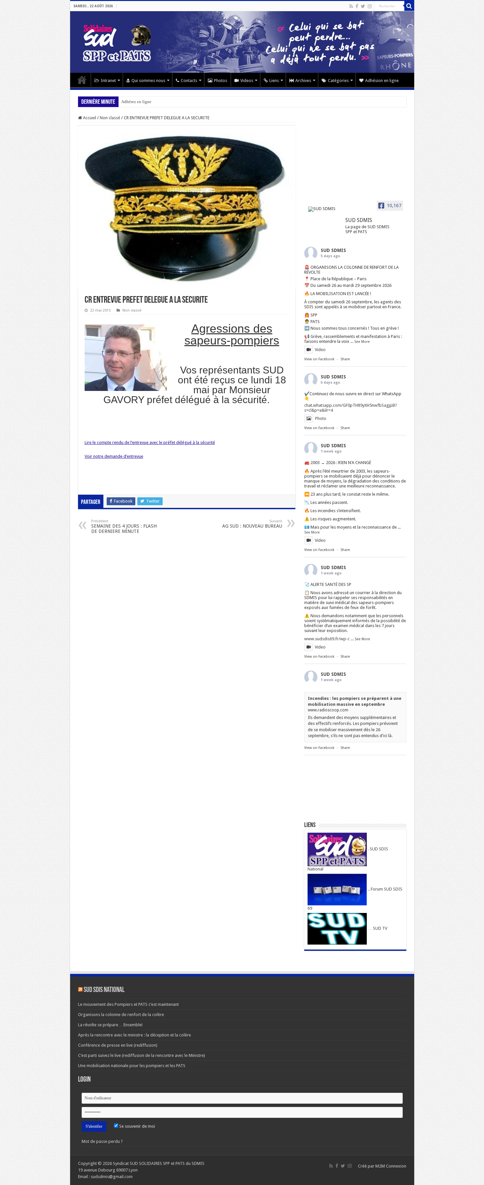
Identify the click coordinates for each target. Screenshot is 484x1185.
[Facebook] (357, 6)
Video (320, 349)
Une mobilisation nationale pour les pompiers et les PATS (131, 1065)
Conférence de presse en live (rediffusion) (117, 1045)
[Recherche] (409, 6)
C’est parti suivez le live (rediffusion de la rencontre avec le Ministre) (141, 1055)
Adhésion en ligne (382, 80)
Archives (303, 80)
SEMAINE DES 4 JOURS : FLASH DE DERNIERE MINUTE (124, 526)
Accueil (82, 80)
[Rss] (351, 6)
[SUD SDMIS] (324, 209)
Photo (320, 418)
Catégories (338, 80)
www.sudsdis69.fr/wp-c (327, 638)
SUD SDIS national (104, 990)
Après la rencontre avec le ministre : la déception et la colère (134, 1035)
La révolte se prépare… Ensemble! (110, 1024)
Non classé (110, 117)
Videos (246, 80)
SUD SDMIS (333, 250)
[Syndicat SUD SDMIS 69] (242, 42)
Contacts (189, 80)
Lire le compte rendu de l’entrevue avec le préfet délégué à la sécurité (150, 442)
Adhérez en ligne (136, 101)
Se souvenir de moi (136, 1126)
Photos (220, 80)
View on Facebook (319, 359)
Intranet (108, 80)
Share (345, 359)
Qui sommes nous (148, 80)
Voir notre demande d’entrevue (114, 456)
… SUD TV (377, 928)
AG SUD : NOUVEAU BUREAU (252, 524)
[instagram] (369, 6)
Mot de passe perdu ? (102, 1141)
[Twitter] (363, 6)
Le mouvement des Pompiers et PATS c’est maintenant (128, 1004)
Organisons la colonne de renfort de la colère (121, 1014)
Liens (274, 80)
